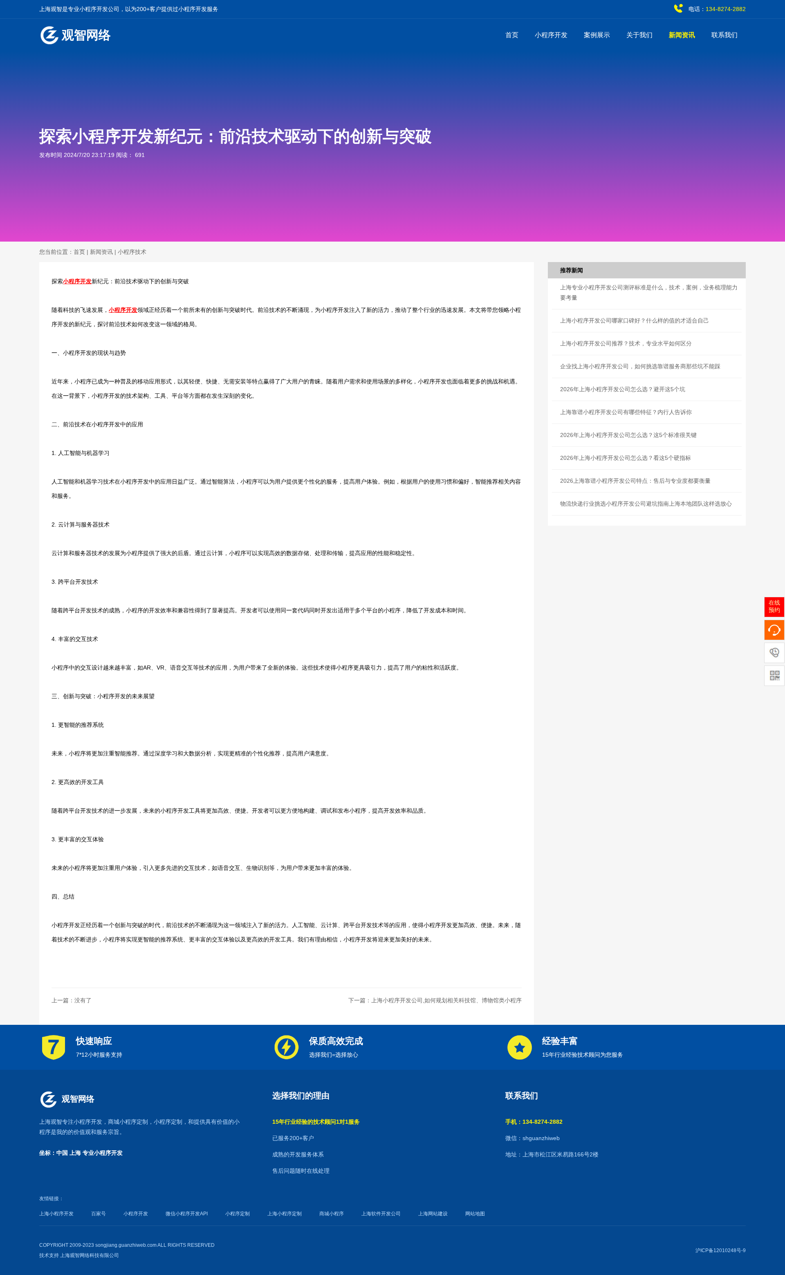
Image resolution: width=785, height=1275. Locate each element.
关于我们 (639, 34)
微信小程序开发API (187, 1214)
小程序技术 (132, 252)
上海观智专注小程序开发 (70, 1121)
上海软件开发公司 (381, 1214)
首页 (511, 34)
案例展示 (597, 34)
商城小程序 (331, 1214)
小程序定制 (168, 1121)
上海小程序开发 (56, 1214)
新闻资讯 (682, 34)
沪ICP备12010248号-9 (720, 1250)
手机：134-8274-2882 (534, 1121)
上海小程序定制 (284, 1214)
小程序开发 (551, 34)
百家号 (98, 1214)
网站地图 (475, 1214)
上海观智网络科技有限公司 (89, 1255)
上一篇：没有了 (72, 1000)
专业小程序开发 (103, 1153)
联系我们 (724, 34)
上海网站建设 (433, 1214)
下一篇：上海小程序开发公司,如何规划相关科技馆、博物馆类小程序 (435, 1000)
